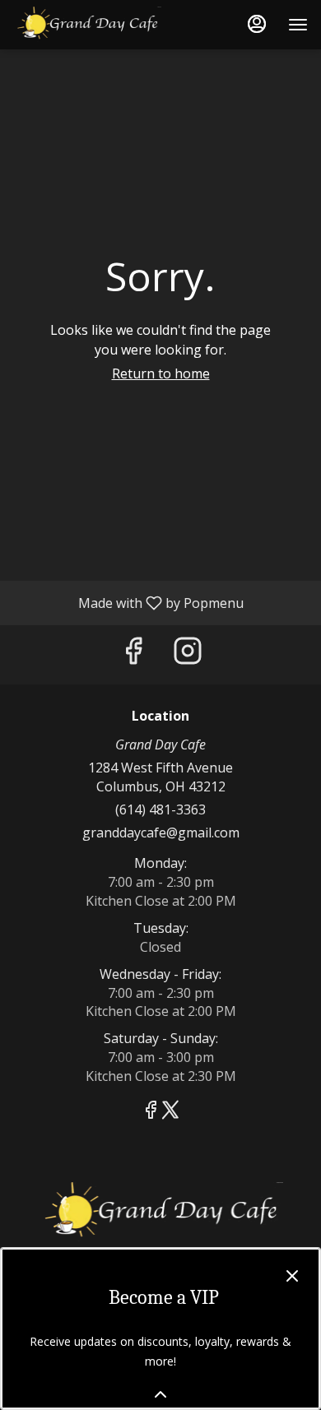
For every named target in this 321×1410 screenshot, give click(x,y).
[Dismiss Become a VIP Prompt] (292, 1276)
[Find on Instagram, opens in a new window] (187, 654)
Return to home (161, 373)
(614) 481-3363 (160, 809)
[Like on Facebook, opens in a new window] (133, 654)
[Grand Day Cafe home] (87, 24)
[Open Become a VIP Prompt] (160, 1394)
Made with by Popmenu (128, 602)
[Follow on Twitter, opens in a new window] (170, 1111)
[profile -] (257, 24)
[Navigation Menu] (298, 25)
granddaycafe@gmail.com (161, 832)
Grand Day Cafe (160, 1213)
